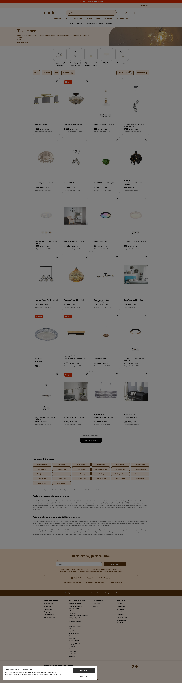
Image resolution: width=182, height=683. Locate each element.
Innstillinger (84, 676)
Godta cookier (84, 671)
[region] (50, 673)
